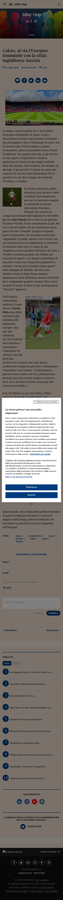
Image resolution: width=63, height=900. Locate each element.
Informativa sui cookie (40, 454)
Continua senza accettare (46, 402)
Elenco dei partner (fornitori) (18, 477)
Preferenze (31, 487)
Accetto (32, 495)
